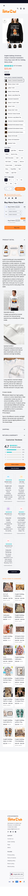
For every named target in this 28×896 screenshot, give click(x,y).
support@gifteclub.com (13, 829)
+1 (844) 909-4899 (12, 827)
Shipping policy (11, 860)
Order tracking (11, 841)
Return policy (10, 863)
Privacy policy (11, 855)
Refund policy (10, 866)
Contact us (10, 838)
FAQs (8, 844)
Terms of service (11, 857)
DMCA (9, 847)
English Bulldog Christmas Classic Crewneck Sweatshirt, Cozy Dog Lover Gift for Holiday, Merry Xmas (8, 501)
